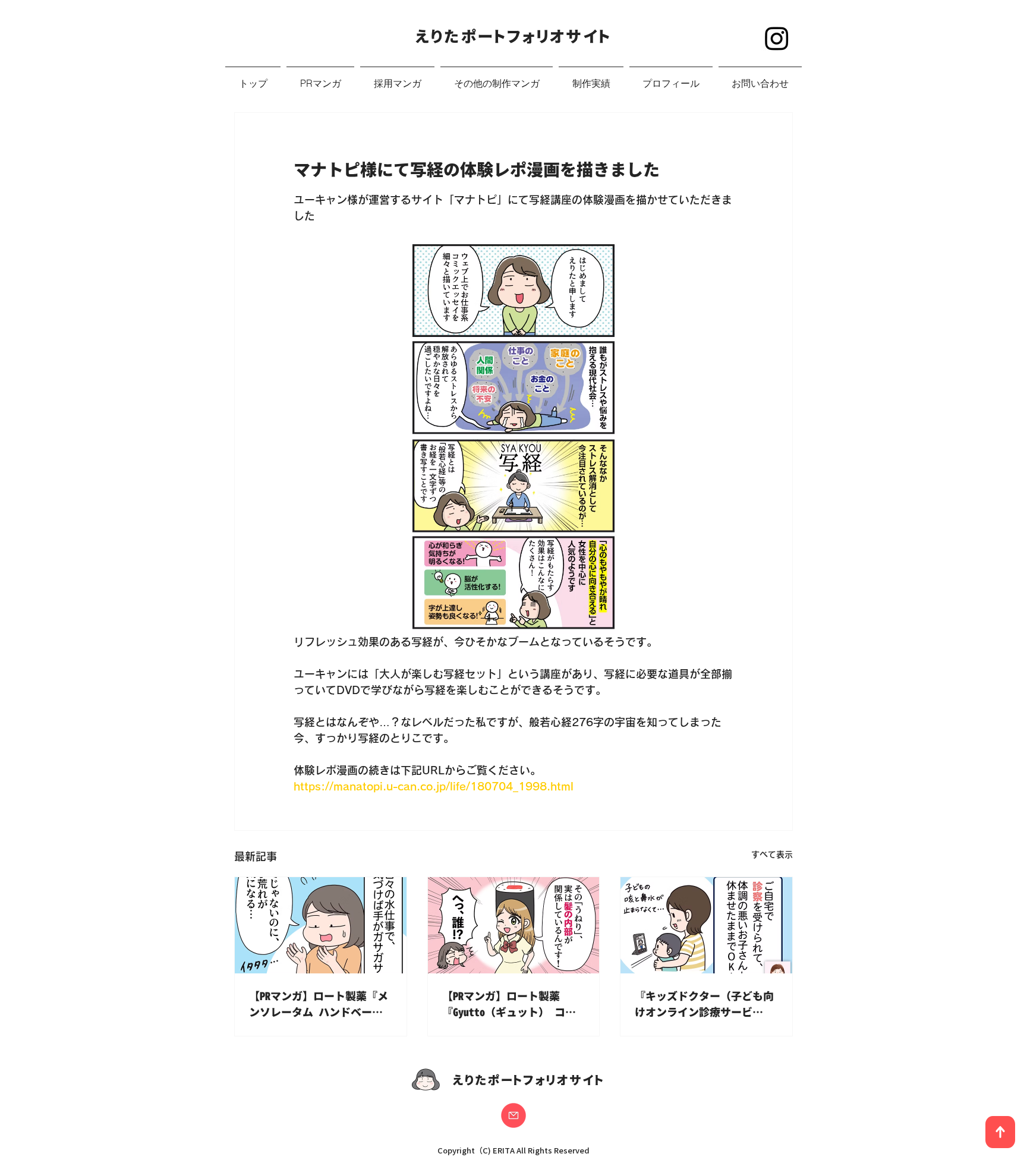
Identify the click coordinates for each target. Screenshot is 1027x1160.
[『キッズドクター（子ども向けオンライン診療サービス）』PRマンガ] (706, 925)
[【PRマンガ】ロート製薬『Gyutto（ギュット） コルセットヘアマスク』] (514, 925)
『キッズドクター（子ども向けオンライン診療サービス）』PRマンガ (704, 1004)
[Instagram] (776, 38)
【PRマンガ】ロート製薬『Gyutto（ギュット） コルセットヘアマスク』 (509, 1004)
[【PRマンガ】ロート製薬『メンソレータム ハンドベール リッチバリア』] (321, 925)
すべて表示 (772, 854)
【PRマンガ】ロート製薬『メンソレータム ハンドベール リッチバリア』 (318, 1004)
